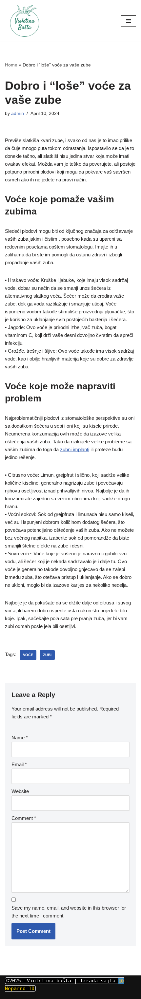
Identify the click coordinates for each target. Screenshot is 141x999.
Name (19, 737)
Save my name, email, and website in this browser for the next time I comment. (68, 911)
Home (11, 64)
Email (19, 764)
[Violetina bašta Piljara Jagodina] (24, 21)
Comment (23, 818)
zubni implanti (74, 449)
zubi (47, 655)
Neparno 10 (19, 988)
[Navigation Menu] (128, 21)
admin (17, 113)
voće (28, 655)
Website (20, 791)
